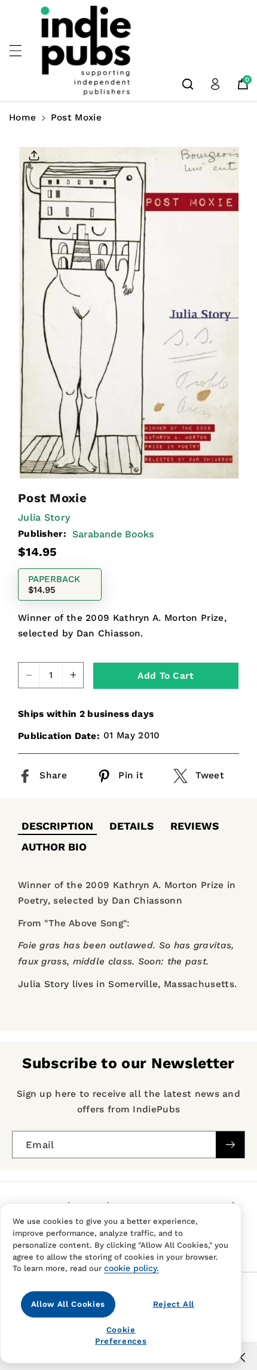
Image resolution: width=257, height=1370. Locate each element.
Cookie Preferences (120, 1335)
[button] (22, 51)
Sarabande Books (113, 534)
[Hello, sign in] (215, 84)
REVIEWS (194, 826)
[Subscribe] (230, 1144)
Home (22, 117)
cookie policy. (131, 1268)
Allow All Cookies (68, 1304)
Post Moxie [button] (76, 117)
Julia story (44, 517)
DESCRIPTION (57, 826)
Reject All (174, 1304)
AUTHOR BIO (54, 847)
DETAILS (131, 826)
